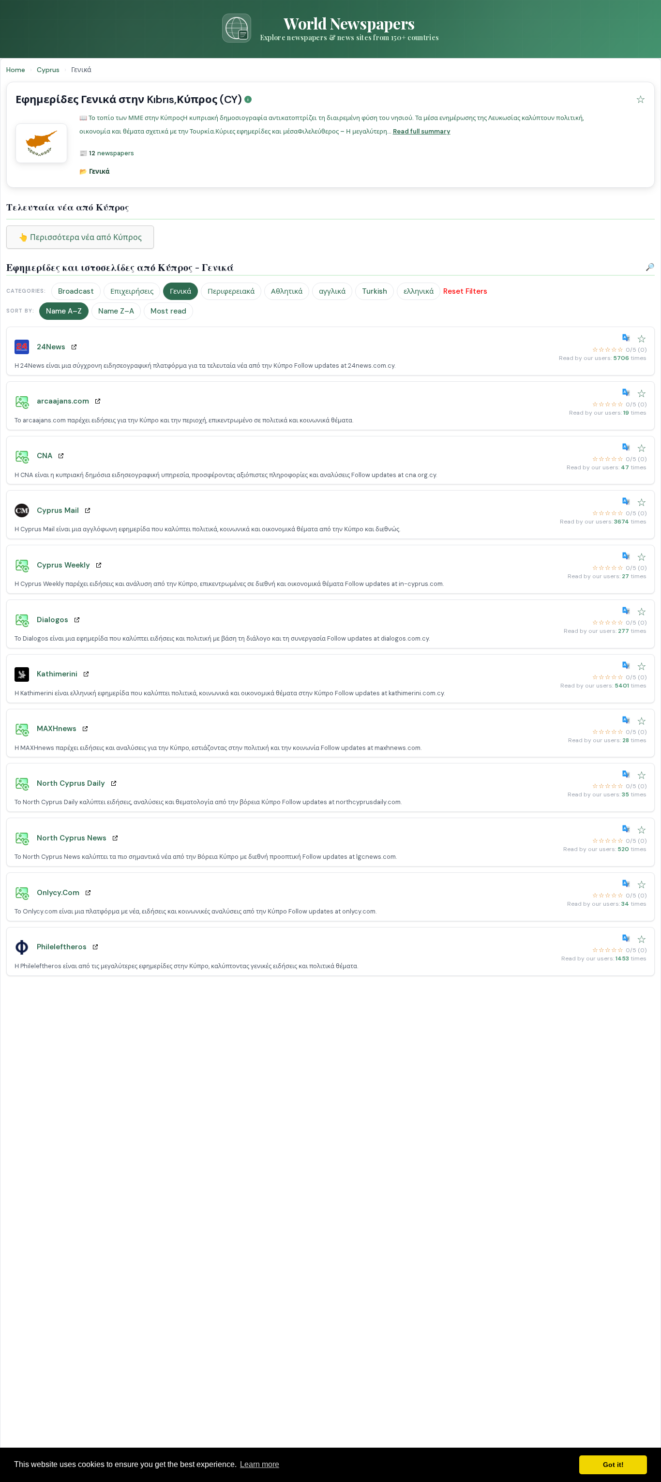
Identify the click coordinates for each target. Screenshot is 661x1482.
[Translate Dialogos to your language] (628, 610)
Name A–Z (64, 311)
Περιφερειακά (231, 291)
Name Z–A (116, 311)
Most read (168, 311)
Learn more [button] (259, 1464)
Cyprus (49, 69)
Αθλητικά (286, 291)
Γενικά (180, 291)
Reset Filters (465, 291)
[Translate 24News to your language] (628, 338)
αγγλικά (332, 291)
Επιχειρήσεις (131, 291)
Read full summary (422, 131)
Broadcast (76, 291)
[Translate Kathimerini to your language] (628, 665)
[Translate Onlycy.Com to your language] (628, 883)
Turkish (374, 291)
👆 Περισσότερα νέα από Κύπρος (80, 237)
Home (15, 69)
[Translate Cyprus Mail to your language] (628, 501)
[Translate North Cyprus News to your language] (628, 829)
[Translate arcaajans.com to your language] (628, 392)
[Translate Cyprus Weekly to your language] (628, 556)
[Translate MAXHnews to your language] (628, 720)
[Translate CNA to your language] (628, 447)
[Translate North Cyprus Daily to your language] (628, 774)
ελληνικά (419, 291)
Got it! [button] (613, 1464)
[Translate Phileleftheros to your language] (628, 938)
